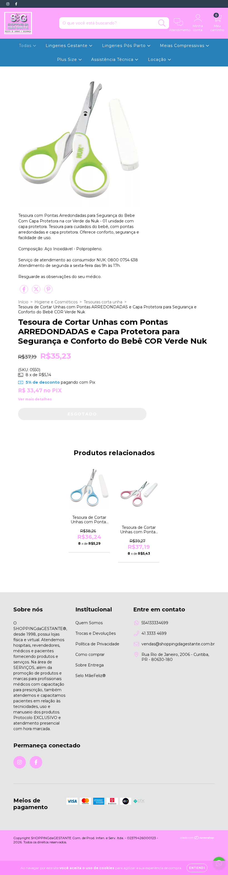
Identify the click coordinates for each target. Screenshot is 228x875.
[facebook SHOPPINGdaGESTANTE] (16, 3)
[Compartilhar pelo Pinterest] (48, 291)
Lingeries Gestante (67, 45)
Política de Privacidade (97, 643)
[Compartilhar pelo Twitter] (36, 291)
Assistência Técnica (113, 59)
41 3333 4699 (154, 633)
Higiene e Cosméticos (56, 301)
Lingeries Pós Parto (124, 45)
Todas (26, 45)
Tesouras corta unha (103, 301)
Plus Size (67, 59)
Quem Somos (89, 622)
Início (23, 301)
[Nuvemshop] (197, 838)
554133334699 (155, 622)
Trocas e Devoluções (95, 633)
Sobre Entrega (89, 665)
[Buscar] (161, 23)
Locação (158, 59)
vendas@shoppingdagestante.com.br (178, 643)
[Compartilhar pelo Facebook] (24, 291)
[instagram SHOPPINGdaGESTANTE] (8, 3)
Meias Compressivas (183, 45)
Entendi (197, 868)
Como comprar (90, 654)
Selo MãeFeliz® (90, 675)
